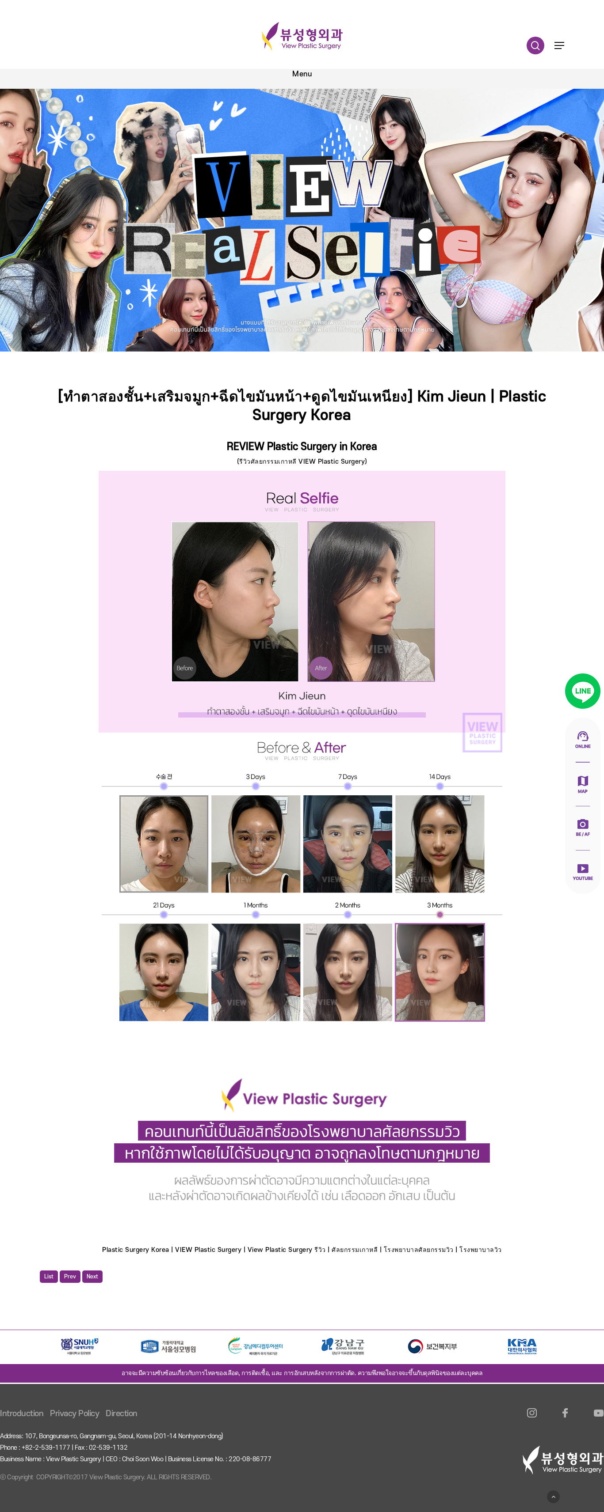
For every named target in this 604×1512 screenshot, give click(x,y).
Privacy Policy (74, 1413)
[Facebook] (565, 1418)
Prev (70, 1277)
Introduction (21, 1413)
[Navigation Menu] (559, 45)
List (49, 1277)
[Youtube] (598, 1418)
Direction (122, 1413)
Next (92, 1277)
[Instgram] (532, 1418)
